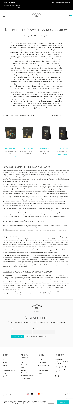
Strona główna (23, 36)
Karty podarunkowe (9, 2)
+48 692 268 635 (60, 367)
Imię (12, 329)
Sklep (31, 36)
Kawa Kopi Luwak (63, 151)
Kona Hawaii (7, 255)
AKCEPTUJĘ (63, 402)
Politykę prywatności (40, 336)
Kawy (37, 36)
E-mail (35, 329)
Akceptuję (36, 336)
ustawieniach (51, 403)
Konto (41, 355)
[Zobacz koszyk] (69, 16)
